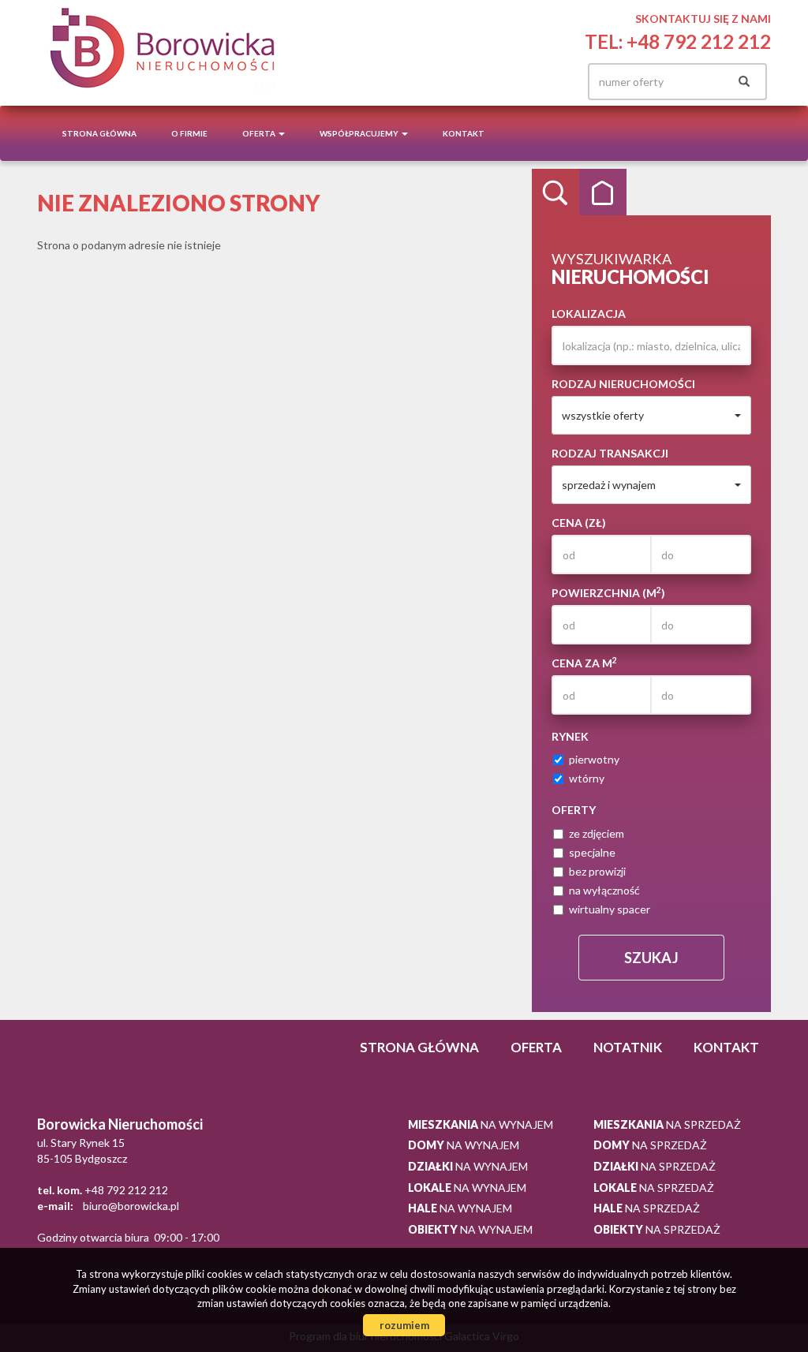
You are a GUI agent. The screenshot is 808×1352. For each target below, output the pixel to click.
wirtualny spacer (609, 909)
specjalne (592, 852)
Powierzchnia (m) (608, 592)
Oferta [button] (259, 133)
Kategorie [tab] (603, 192)
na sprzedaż (667, 1124)
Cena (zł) (579, 522)
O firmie (189, 133)
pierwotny (594, 759)
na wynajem (480, 1124)
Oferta (536, 1047)
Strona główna (99, 133)
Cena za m (584, 662)
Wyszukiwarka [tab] (555, 192)
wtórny (586, 778)
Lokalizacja (589, 313)
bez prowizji (597, 871)
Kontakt (463, 133)
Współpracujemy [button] (360, 133)
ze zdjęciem (596, 833)
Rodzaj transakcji (610, 453)
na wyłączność (604, 890)
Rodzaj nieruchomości (623, 383)
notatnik (627, 1047)
